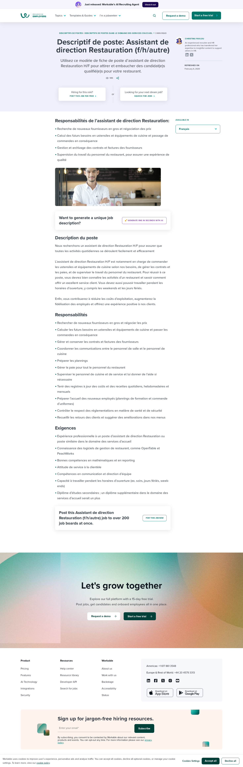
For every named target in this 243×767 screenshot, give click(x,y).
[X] (192, 55)
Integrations (27, 688)
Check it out (150, 4)
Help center (67, 668)
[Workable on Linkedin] (148, 681)
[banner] (113, 220)
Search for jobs (68, 688)
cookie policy (43, 763)
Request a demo (175, 15)
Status (105, 695)
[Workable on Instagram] (178, 681)
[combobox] (155, 16)
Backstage (108, 682)
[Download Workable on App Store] (159, 692)
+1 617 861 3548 (167, 666)
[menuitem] (60, 15)
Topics (58, 15)
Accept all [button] (211, 761)
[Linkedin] (187, 55)
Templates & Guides (81, 15)
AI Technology (29, 682)
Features (26, 675)
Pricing (25, 668)
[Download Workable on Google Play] (189, 692)
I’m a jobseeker (108, 15)
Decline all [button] (230, 761)
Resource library (69, 675)
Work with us (109, 675)
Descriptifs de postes (71, 33)
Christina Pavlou (194, 39)
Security (25, 695)
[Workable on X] (170, 681)
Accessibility (109, 688)
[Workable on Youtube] (163, 681)
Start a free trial (203, 15)
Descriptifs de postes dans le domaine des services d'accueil (119, 33)
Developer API (68, 682)
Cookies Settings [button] (191, 761)
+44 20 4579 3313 (184, 672)
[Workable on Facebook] (156, 681)
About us (107, 668)
